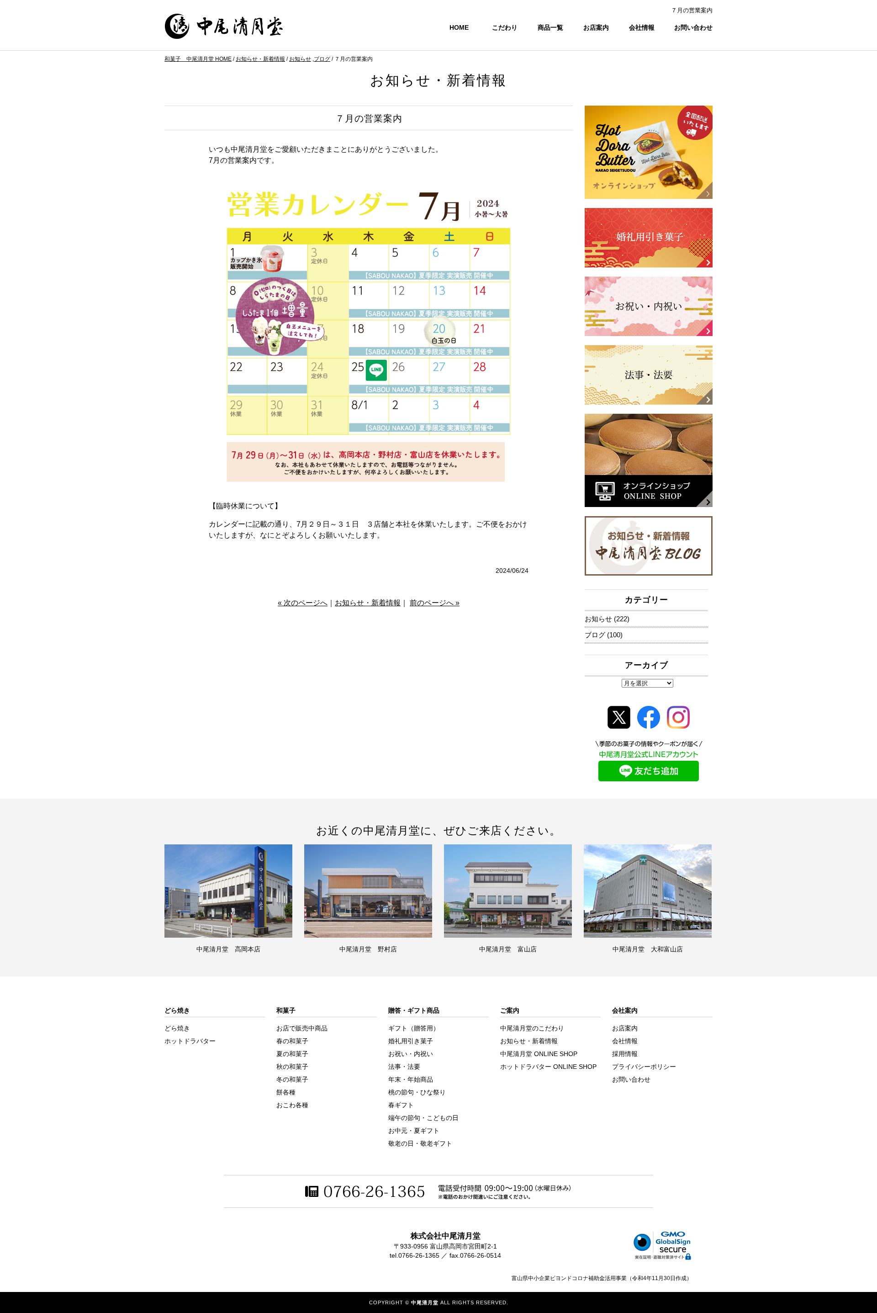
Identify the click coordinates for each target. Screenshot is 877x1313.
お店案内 (596, 27)
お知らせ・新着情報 (260, 59)
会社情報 (642, 27)
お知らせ (300, 59)
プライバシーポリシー (644, 1066)
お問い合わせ (693, 27)
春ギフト (401, 1105)
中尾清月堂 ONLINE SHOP (538, 1053)
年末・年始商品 (410, 1079)
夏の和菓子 (292, 1053)
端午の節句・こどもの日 (423, 1117)
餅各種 (286, 1092)
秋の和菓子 (292, 1066)
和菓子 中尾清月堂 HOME (198, 59)
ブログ (322, 59)
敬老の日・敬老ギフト (420, 1143)
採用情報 (625, 1053)
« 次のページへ (303, 603)
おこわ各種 (292, 1105)
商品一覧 (550, 27)
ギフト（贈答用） (413, 1028)
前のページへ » (435, 603)
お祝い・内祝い (410, 1053)
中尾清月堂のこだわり (532, 1028)
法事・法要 (404, 1066)
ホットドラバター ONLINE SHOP (548, 1066)
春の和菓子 (292, 1041)
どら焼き (177, 1028)
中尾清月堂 (424, 1302)
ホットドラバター (190, 1041)
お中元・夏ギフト (413, 1130)
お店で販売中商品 (302, 1028)
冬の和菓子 (292, 1079)
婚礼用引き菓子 (410, 1041)
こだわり (505, 27)
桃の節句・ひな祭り (417, 1092)
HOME (459, 27)
